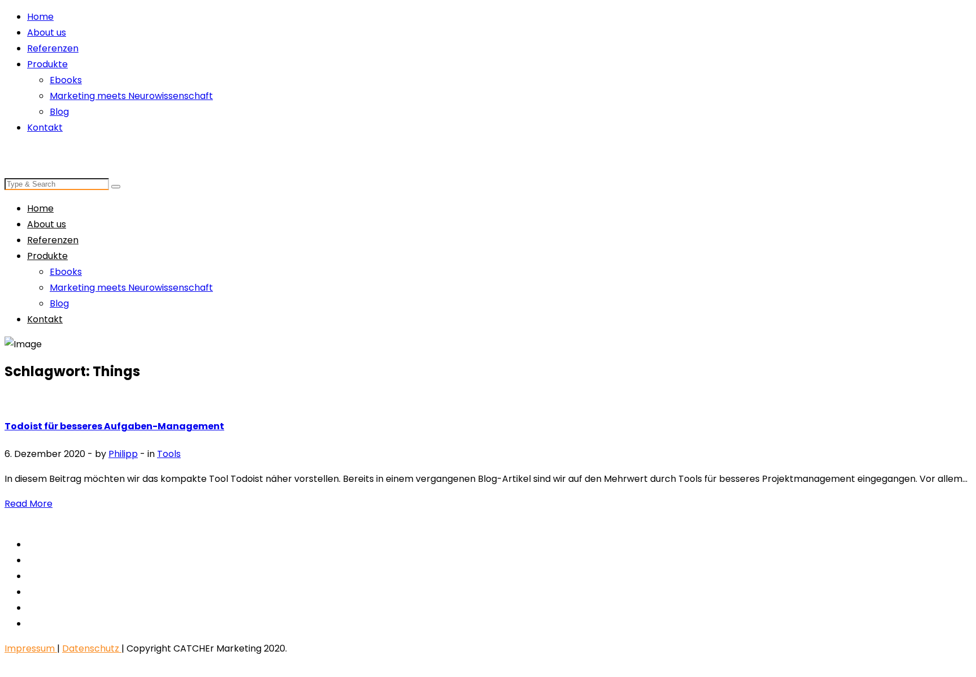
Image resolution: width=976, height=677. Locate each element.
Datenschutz (91, 648)
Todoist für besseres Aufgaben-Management (114, 426)
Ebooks (66, 80)
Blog (59, 111)
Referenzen (53, 48)
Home (40, 16)
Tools (169, 453)
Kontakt (45, 127)
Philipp (123, 453)
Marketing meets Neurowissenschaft (131, 95)
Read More (29, 503)
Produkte (47, 64)
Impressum (31, 648)
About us (46, 32)
